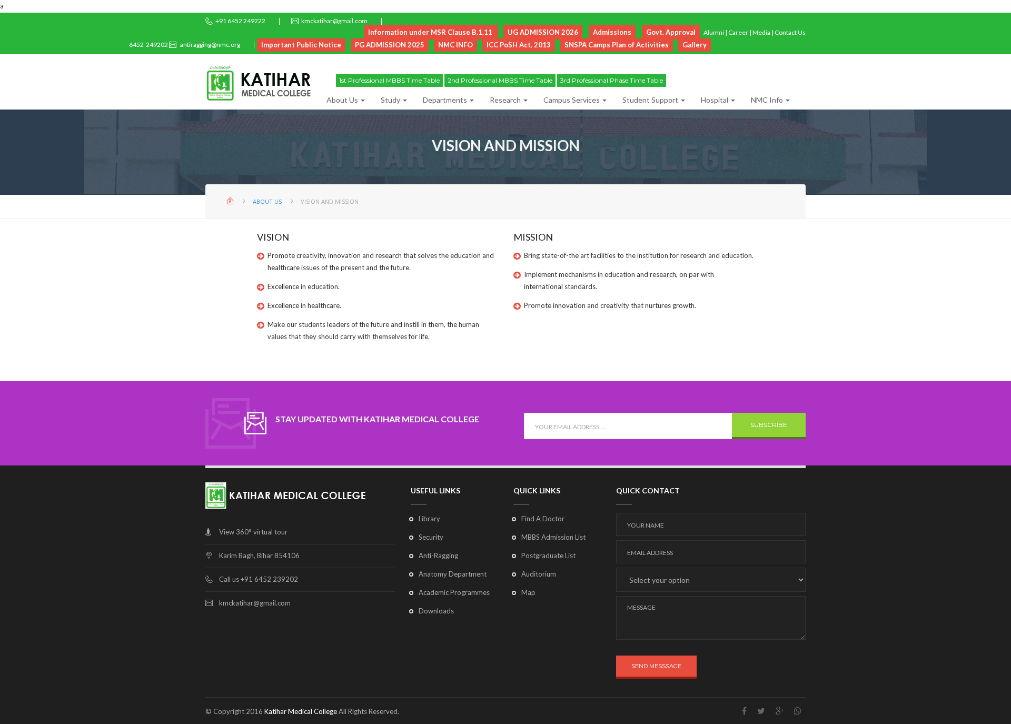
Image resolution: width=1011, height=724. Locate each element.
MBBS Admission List (553, 537)
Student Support (651, 99)
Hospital (715, 99)
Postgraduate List (548, 555)
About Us (343, 99)
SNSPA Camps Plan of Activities (616, 45)
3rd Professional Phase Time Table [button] (611, 80)
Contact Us (790, 32)
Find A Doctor (542, 518)
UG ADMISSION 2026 (543, 32)
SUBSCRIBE (768, 425)
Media (761, 32)
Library (429, 518)
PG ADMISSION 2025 (389, 45)
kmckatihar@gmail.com (334, 21)
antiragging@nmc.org (209, 44)
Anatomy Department (453, 574)
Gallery (694, 45)
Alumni (713, 32)
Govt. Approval (671, 32)
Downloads (436, 611)
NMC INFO (455, 45)
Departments (446, 99)
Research (506, 99)
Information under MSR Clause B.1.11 (431, 32)
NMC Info (768, 99)
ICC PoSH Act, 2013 (519, 45)
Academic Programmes (454, 592)
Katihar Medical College (300, 711)
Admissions (612, 32)
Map (528, 592)
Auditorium (538, 574)
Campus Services (572, 99)
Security (431, 537)
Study (391, 99)
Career (738, 32)
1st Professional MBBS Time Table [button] (389, 80)
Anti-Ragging (438, 555)
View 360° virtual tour (253, 532)
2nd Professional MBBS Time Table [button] (500, 80)
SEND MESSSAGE (656, 666)
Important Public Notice (301, 45)
